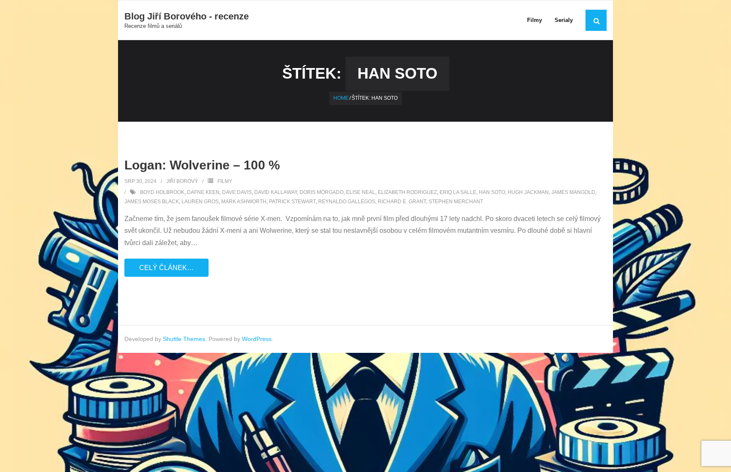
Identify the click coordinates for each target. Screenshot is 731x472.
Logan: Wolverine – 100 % (202, 165)
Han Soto (492, 192)
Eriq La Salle (458, 192)
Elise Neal (360, 192)
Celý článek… (166, 267)
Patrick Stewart (292, 202)
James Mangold (573, 192)
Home (341, 98)
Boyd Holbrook (162, 192)
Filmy (224, 181)
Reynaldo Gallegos (346, 202)
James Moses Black (151, 202)
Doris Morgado (322, 192)
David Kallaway (275, 192)
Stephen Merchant (456, 202)
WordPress (257, 339)
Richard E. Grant (402, 202)
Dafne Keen (203, 192)
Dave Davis (237, 192)
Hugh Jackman (528, 192)
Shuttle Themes (184, 339)
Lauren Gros (200, 202)
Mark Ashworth (244, 202)
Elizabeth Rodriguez (407, 192)
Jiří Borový (182, 181)
